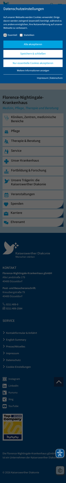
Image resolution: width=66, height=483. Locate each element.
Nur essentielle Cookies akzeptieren (33, 63)
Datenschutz (56, 78)
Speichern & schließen (33, 53)
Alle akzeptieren (33, 44)
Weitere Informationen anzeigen (33, 70)
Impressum (42, 78)
